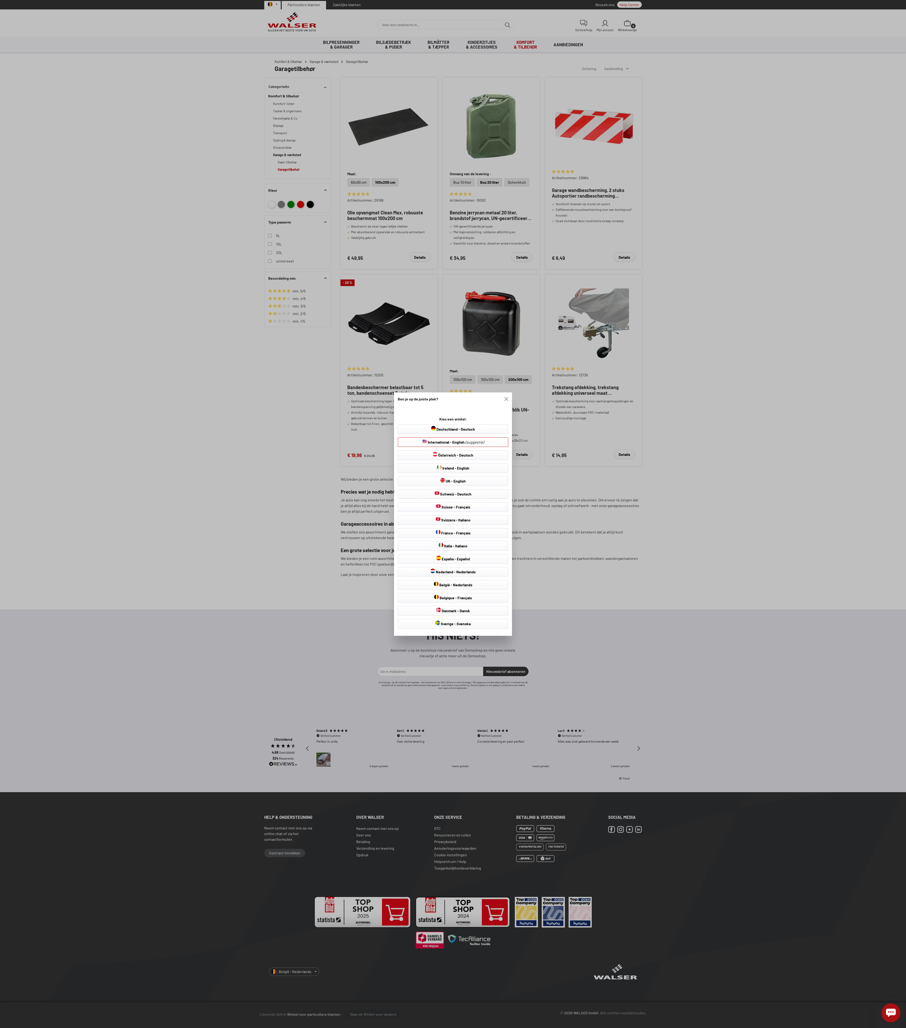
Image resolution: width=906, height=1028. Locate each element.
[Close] (506, 399)
